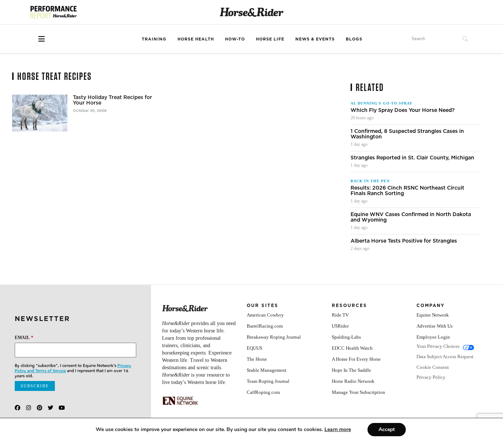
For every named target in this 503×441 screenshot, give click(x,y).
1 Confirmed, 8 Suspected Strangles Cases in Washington (407, 134)
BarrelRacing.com (265, 326)
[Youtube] (61, 407)
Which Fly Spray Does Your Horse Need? (403, 110)
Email (24, 337)
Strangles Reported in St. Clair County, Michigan (412, 157)
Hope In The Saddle (351, 370)
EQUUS (254, 348)
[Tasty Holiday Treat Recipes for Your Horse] (39, 113)
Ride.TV (340, 315)
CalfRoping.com (263, 392)
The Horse (257, 359)
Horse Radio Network (353, 381)
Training (154, 39)
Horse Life (270, 39)
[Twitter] (50, 407)
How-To (235, 39)
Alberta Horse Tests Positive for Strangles (404, 241)
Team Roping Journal (268, 381)
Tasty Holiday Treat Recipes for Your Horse (112, 100)
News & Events (315, 39)
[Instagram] (28, 407)
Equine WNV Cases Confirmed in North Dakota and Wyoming (411, 217)
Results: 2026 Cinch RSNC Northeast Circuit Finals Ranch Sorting (407, 190)
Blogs (354, 39)
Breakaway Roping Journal (274, 337)
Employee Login (433, 337)
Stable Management (266, 370)
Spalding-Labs (346, 337)
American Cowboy (265, 315)
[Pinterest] (39, 407)
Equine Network (432, 315)
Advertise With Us (434, 326)
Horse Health (195, 39)
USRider (340, 326)
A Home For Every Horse (356, 359)
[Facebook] (17, 407)
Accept (387, 429)
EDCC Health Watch (352, 348)
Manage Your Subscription (358, 392)
